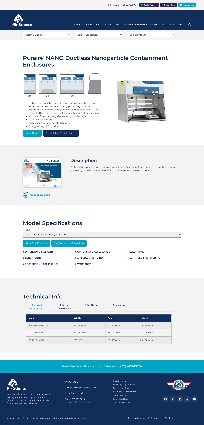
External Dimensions (37, 307)
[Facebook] (165, 399)
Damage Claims (121, 388)
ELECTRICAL (136, 252)
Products (77, 24)
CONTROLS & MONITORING (144, 258)
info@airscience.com (81, 402)
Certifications (119, 395)
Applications (93, 24)
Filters (108, 24)
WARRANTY (84, 264)
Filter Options (92, 305)
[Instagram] (187, 399)
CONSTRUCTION (34, 258)
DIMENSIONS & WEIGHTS (39, 252)
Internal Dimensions (64, 307)
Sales (118, 24)
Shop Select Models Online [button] (61, 133)
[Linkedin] (180, 399)
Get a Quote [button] (32, 133)
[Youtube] (194, 399)
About (181, 24)
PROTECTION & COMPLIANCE (41, 264)
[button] (189, 24)
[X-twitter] (172, 399)
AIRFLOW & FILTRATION (90, 258)
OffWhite (84, 418)
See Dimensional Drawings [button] (69, 243)
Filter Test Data (120, 399)
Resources (168, 24)
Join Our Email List (122, 402)
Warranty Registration (124, 384)
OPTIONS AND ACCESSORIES (93, 252)
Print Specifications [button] (36, 243)
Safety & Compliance (135, 24)
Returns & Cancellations (124, 391)
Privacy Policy (120, 381)
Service (154, 24)
